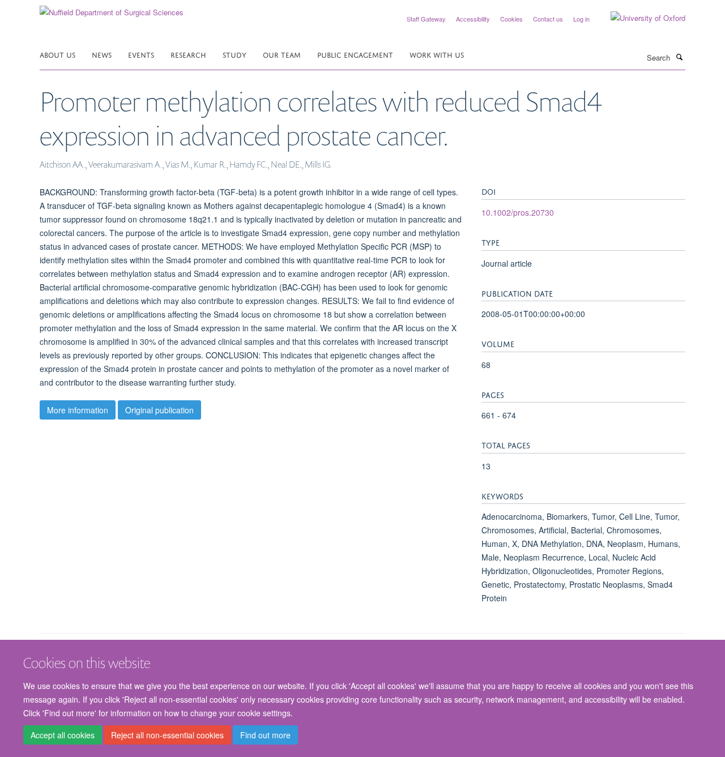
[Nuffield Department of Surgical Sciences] (112, 8)
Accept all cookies (63, 735)
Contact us (548, 18)
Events (141, 54)
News (102, 54)
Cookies (511, 18)
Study (234, 54)
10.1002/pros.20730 (517, 212)
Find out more (265, 735)
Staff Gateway (426, 18)
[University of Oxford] (639, 18)
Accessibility (473, 18)
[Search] (679, 56)
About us (57, 54)
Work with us (437, 54)
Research (188, 54)
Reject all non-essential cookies (167, 735)
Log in (581, 18)
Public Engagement (355, 54)
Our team (282, 54)
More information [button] (77, 410)
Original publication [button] (159, 410)
